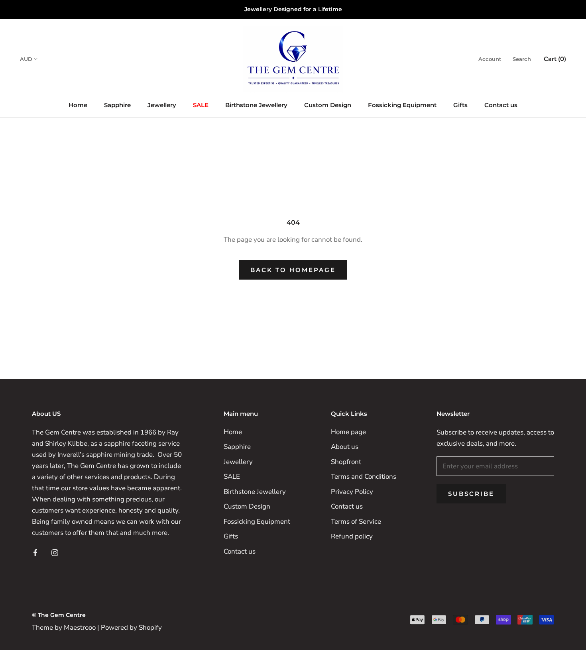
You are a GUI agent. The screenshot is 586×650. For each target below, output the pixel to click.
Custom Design (327, 105)
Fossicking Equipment (402, 105)
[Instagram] (54, 552)
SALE (200, 105)
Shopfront (346, 461)
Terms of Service (356, 521)
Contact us (500, 105)
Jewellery (161, 105)
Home (78, 105)
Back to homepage (293, 270)
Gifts (460, 105)
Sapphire (117, 105)
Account (489, 59)
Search (522, 59)
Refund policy (352, 536)
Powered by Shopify (131, 627)
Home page (348, 432)
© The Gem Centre (59, 615)
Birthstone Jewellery (256, 105)
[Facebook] (35, 552)
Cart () (555, 59)
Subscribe (471, 493)
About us (344, 446)
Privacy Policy (352, 491)
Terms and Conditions (363, 476)
